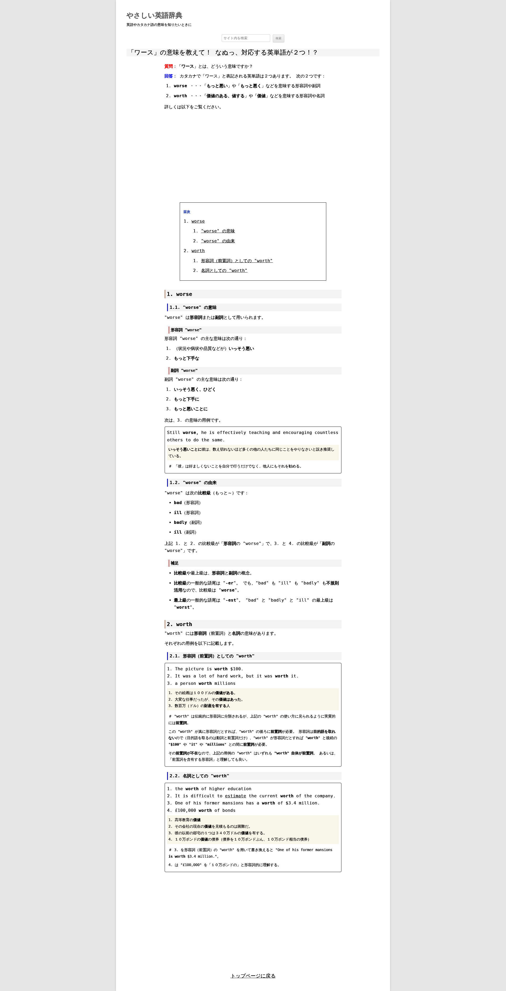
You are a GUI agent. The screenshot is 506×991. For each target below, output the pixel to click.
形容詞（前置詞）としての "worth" (237, 260)
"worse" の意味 (218, 230)
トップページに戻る (253, 976)
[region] (253, 155)
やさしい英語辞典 (154, 15)
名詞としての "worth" (224, 270)
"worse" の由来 (218, 240)
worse (198, 221)
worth (198, 250)
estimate (235, 795)
